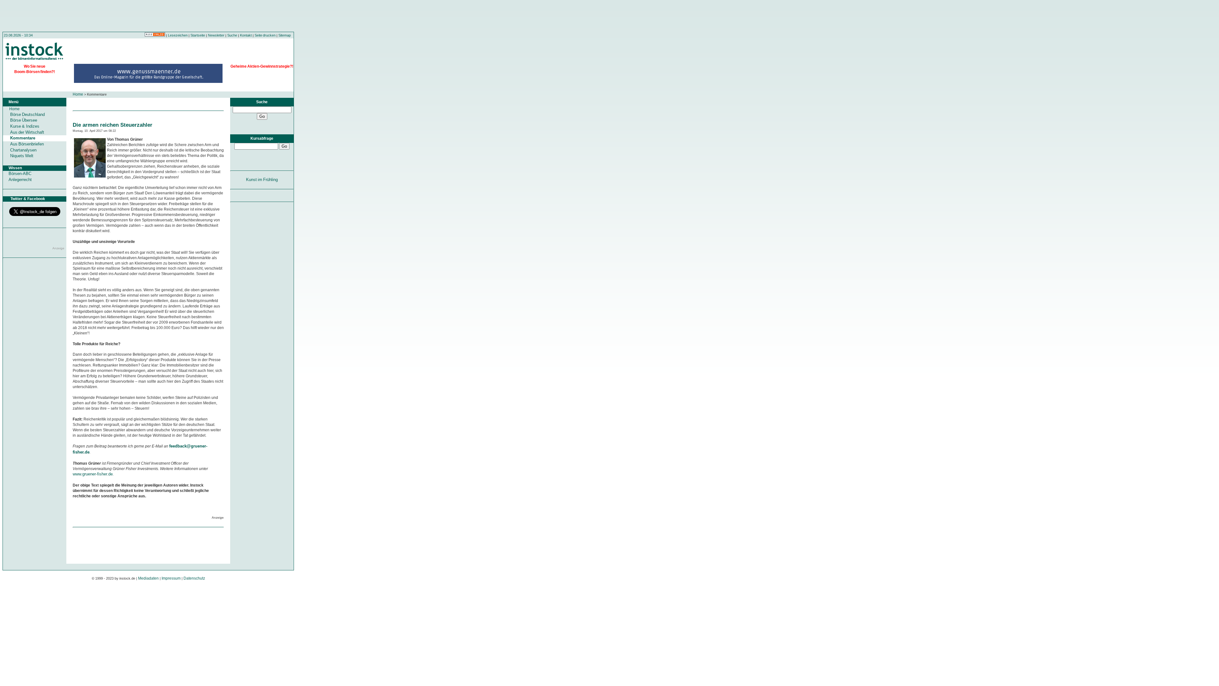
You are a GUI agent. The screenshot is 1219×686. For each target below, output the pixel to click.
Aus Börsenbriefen (27, 144)
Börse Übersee (23, 120)
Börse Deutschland (27, 114)
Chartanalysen (23, 150)
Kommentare (22, 138)
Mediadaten (148, 578)
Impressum (171, 578)
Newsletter (216, 35)
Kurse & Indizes (24, 126)
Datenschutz (194, 578)
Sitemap (284, 35)
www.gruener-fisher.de (93, 474)
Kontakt (246, 35)
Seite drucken (265, 35)
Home (78, 94)
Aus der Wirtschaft (27, 132)
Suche (232, 35)
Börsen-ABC (20, 173)
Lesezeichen (178, 35)
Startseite (197, 35)
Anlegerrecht (20, 179)
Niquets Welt (21, 155)
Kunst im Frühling (262, 179)
